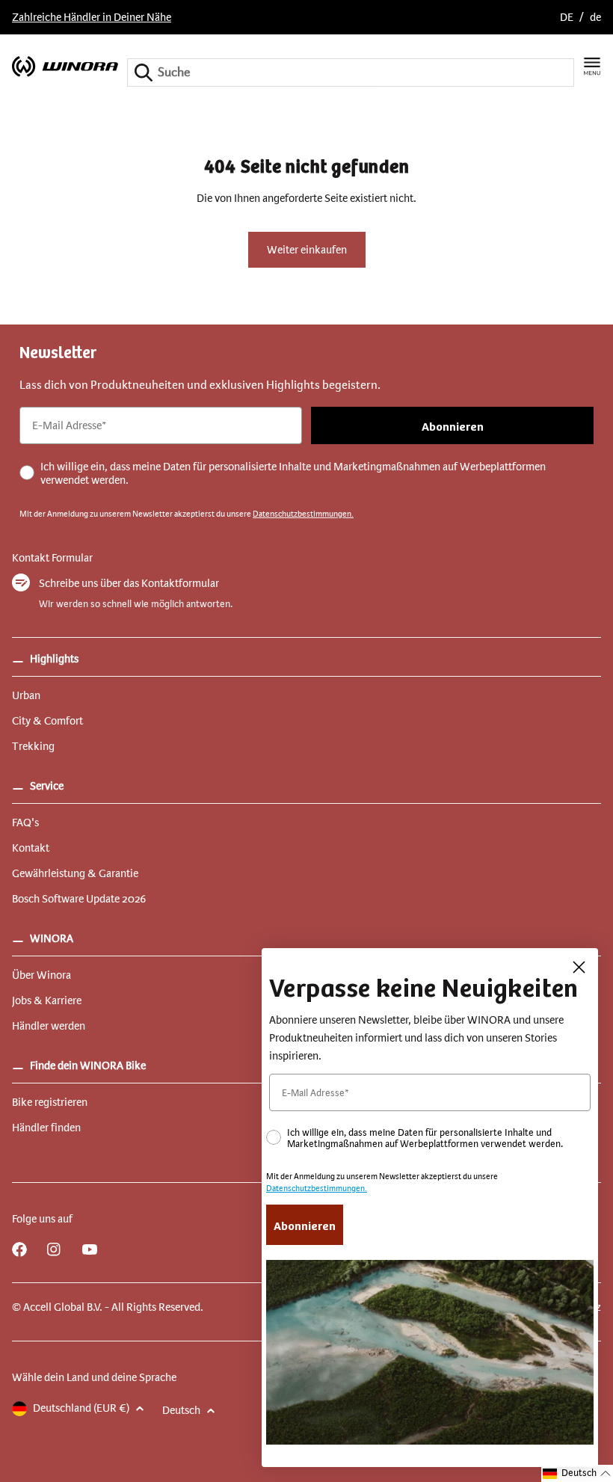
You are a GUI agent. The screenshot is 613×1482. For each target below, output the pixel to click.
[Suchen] (144, 73)
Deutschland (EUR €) (81, 1408)
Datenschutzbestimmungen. (303, 514)
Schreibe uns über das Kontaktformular (129, 583)
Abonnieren (453, 425)
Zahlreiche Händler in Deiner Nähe (91, 17)
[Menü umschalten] (592, 67)
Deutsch (181, 1410)
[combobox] (350, 72)
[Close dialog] (579, 967)
